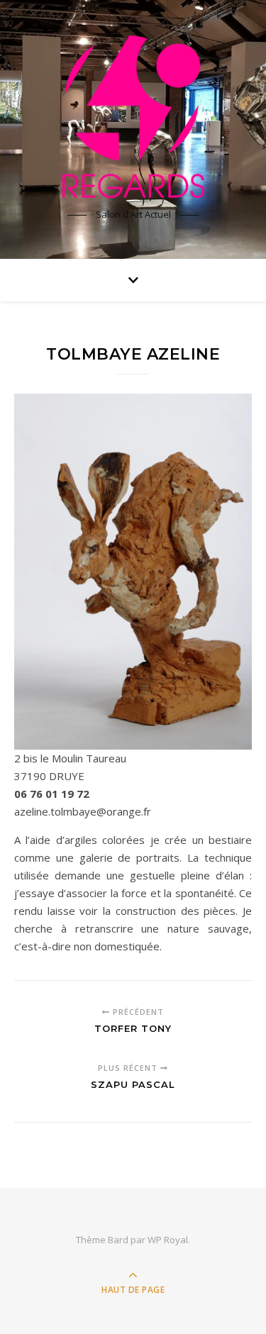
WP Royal (168, 1239)
